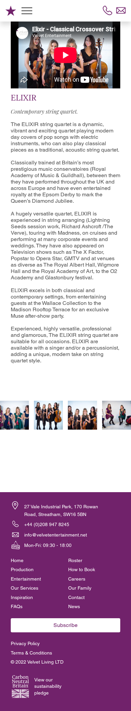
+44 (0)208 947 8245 (46, 524)
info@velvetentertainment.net (55, 535)
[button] (15, 505)
